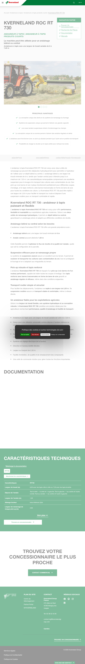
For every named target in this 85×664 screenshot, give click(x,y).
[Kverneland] (12, 2)
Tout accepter (25, 334)
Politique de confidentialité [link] (58, 334)
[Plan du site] (2, 2)
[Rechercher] (72, 9)
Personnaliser (45, 334)
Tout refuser (35, 334)
